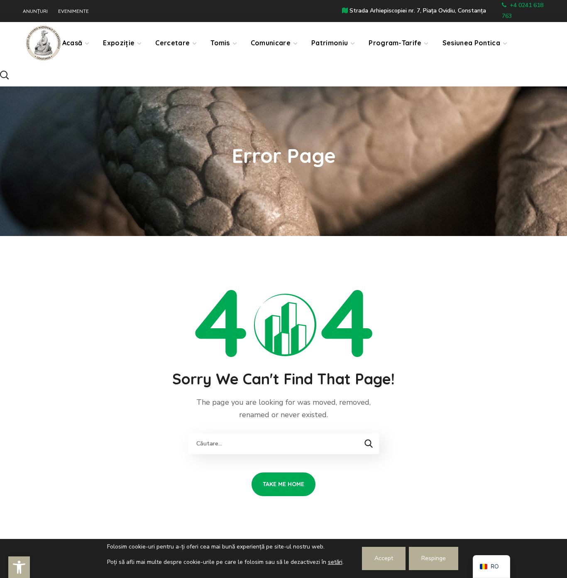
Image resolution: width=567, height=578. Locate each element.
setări (335, 562)
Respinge (433, 558)
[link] (19, 567)
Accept (383, 558)
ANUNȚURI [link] (35, 11)
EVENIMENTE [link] (73, 11)
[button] (33, 75)
